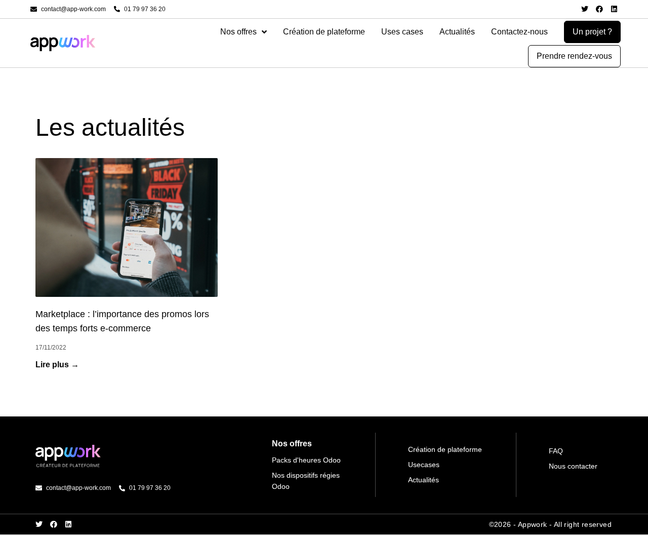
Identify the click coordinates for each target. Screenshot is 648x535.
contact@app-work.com (73, 9)
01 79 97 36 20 (145, 9)
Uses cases (402, 31)
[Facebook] (599, 9)
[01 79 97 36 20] (117, 9)
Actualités (457, 31)
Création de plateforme (324, 31)
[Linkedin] (614, 9)
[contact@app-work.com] (33, 9)
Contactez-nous (519, 31)
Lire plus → (57, 364)
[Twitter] (584, 9)
